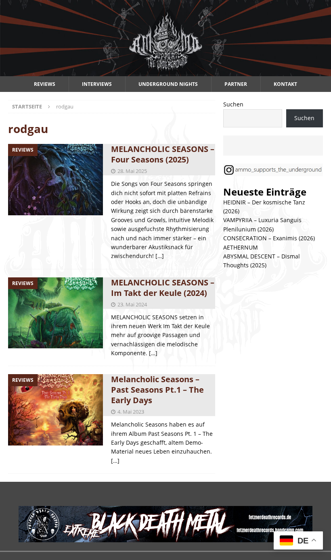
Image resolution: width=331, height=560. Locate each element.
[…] (159, 256)
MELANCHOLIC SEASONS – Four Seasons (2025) (162, 154)
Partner (235, 84)
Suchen (233, 104)
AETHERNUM (240, 247)
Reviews (44, 84)
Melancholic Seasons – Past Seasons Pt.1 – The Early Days (157, 390)
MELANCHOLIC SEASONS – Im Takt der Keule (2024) (162, 287)
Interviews (97, 84)
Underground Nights (168, 84)
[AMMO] (165, 71)
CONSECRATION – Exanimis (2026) (269, 238)
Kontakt (285, 84)
